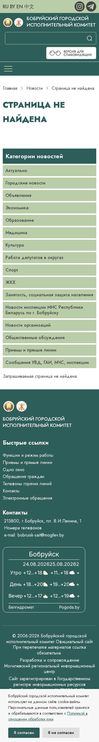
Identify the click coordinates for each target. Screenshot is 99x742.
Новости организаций (28, 325)
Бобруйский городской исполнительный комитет (61, 21)
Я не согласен (61, 732)
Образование (20, 220)
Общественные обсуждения (35, 337)
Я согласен (24, 732)
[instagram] (80, 6)
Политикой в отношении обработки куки (47, 716)
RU (6, 6)
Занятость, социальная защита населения (49, 295)
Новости (34, 88)
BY (12, 6)
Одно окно (13, 469)
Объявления (18, 195)
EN (19, 6)
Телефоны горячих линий (27, 483)
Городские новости (25, 183)
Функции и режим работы (28, 455)
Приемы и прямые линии (31, 350)
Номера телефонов (23, 528)
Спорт (12, 270)
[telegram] (91, 6)
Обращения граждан (23, 476)
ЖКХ (10, 282)
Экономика (17, 208)
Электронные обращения (27, 498)
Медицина (16, 232)
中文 (29, 6)
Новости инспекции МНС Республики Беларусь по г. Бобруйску (44, 310)
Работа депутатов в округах (34, 257)
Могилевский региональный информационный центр (49, 669)
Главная (10, 88)
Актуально (16, 170)
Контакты (11, 491)
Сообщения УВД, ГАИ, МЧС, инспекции (47, 362)
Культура (15, 245)
